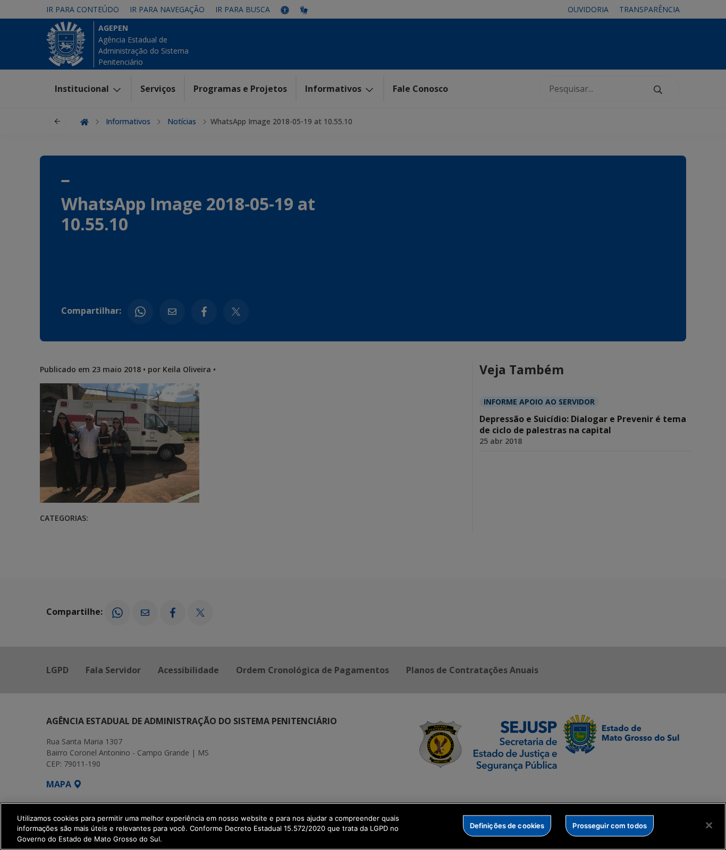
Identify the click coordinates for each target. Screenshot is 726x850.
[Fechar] (709, 825)
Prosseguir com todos (609, 825)
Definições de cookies (507, 825)
